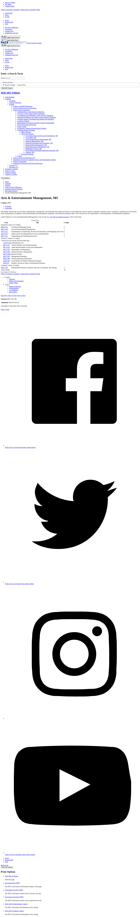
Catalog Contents (10, 172)
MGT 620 (4, 229)
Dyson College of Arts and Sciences (24, 108)
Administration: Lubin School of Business (30, 112)
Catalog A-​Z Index (11, 174)
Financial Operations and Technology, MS (39, 143)
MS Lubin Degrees (27, 134)
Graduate (8, 99)
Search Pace (22, 85)
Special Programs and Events (26, 125)
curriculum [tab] (8, 208)
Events (7, 17)
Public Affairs (13, 283)
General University (15, 102)
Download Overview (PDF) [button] (14, 890)
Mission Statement (15, 286)
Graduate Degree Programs (26, 130)
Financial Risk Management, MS (36, 145)
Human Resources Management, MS (37, 147)
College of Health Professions (22, 106)
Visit (6, 24)
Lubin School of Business (21, 110)
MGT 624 (6, 247)
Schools (11, 104)
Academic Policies (23, 121)
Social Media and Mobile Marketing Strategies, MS (42, 150)
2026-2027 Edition (10, 92)
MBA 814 (4, 227)
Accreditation (13, 290)
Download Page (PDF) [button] (12, 883)
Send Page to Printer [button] (11, 876)
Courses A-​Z (13, 165)
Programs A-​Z (13, 167)
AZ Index (8, 4)
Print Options (5, 178)
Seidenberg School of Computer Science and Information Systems (34, 160)
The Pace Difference (11, 27)
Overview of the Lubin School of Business (31, 114)
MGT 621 (4, 236)
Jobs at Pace (13, 292)
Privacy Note (5, 309)
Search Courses (10, 171)
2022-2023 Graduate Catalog (14, 911)
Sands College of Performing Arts (24, 158)
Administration (14, 288)
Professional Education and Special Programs (27, 163)
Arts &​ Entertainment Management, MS (38, 139)
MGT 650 (6, 249)
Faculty (19, 156)
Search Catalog (10, 85)
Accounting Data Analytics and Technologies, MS (41, 136)
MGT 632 (6, 245)
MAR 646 (6, 261)
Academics (8, 29)
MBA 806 (6, 258)
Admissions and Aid (11, 33)
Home (7, 182)
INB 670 (6, 263)
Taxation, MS (29, 152)
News (7, 15)
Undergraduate (10, 97)
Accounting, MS (30, 137)
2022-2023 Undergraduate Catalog (16, 904)
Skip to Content (10, 2)
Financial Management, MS (34, 141)
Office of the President (16, 281)
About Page (9, 13)
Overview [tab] (8, 206)
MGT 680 (6, 252)
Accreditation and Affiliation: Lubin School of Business (35, 115)
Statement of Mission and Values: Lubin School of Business (36, 117)
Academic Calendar (11, 169)
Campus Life (9, 31)
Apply (7, 20)
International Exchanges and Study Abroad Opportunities (35, 123)
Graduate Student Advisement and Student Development (35, 119)
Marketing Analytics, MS (33, 149)
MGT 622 (4, 231)
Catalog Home (9, 6)
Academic (12, 101)
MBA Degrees (26, 132)
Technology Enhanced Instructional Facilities (31, 128)
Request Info (9, 22)
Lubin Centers (21, 126)
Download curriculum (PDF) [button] (14, 897)
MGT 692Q (7, 254)
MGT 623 (4, 234)
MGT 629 (4, 267)
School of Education (19, 161)
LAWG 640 (7, 243)
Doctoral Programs (27, 154)
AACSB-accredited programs (59, 217)
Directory (12, 279)
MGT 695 (6, 256)
